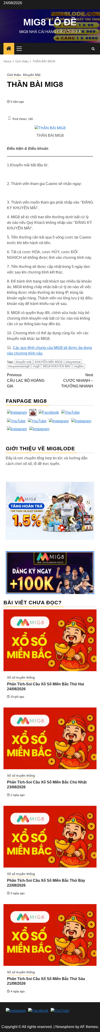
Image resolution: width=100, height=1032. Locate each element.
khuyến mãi (23, 362)
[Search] (93, 48)
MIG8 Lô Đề (50, 22)
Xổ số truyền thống (21, 677)
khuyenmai (73, 362)
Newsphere (64, 1027)
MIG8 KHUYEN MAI (56, 366)
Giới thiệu (14, 75)
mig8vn (79, 366)
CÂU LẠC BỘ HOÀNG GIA (25, 380)
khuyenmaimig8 (19, 366)
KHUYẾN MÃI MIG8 (48, 362)
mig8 (36, 366)
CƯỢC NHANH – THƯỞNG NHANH (77, 380)
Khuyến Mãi (31, 75)
